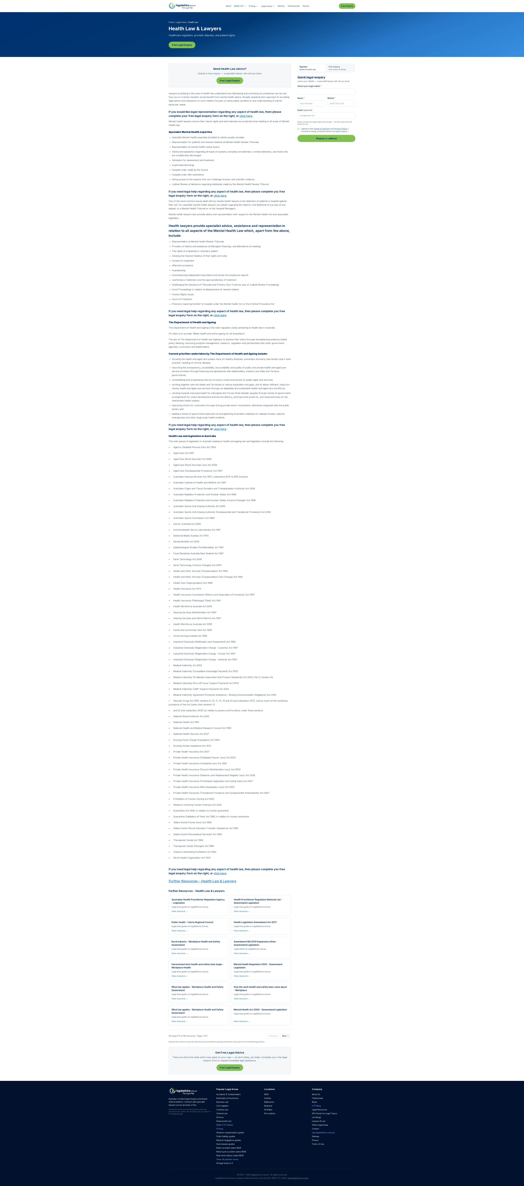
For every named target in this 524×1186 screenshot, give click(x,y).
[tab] (312, 68)
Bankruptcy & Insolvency (227, 1098)
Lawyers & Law (318, 1121)
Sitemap (315, 1136)
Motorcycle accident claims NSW (231, 1151)
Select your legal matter (309, 86)
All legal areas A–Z (224, 1163)
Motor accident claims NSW (228, 1148)
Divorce (220, 1117)
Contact (315, 1129)
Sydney (267, 1098)
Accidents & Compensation (228, 1094)
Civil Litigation (222, 1106)
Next (284, 1036)
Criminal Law (221, 1113)
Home (171, 22)
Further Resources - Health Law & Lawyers (202, 881)
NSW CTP (238, 6)
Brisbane (268, 1106)
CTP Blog (316, 1106)
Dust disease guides (225, 1144)
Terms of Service (322, 129)
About (228, 6)
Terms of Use (177, 1114)
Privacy (315, 1140)
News (314, 1102)
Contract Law (222, 1109)
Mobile (331, 98)
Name (301, 98)
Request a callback (326, 138)
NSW (266, 1094)
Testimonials (294, 6)
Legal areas (266, 6)
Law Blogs (316, 1117)
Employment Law (223, 1121)
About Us (316, 1094)
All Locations (269, 1113)
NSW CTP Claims (224, 1125)
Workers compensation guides (230, 1132)
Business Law (222, 1102)
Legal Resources (319, 1109)
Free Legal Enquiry (182, 45)
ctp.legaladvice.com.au (323, 1132)
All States (268, 1109)
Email (304, 110)
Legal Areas (181, 22)
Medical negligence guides (228, 1140)
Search (306, 6)
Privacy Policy (340, 129)
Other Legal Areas (320, 1125)
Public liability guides (225, 1136)
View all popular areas (227, 1159)
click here (245, 116)
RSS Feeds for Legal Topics (324, 1113)
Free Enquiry (347, 6)
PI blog (252, 6)
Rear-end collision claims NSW (230, 1155)
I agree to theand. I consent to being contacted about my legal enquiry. (325, 130)
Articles (281, 6)
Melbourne (269, 1102)
